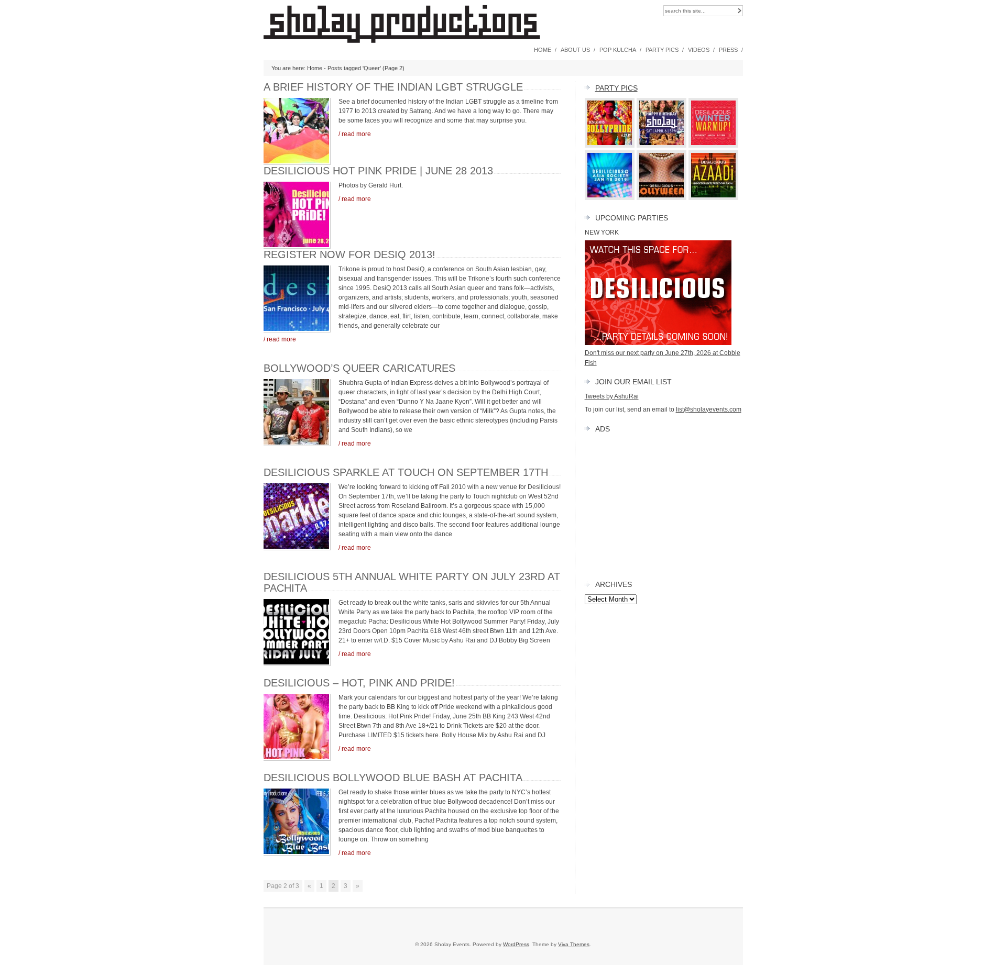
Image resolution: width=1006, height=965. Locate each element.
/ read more (354, 134)
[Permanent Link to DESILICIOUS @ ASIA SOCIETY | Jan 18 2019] (610, 198)
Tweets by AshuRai (612, 396)
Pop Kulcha (617, 50)
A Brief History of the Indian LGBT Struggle (393, 87)
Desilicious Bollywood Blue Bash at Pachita (393, 777)
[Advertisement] (664, 504)
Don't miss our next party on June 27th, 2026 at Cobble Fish (662, 357)
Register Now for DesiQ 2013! (349, 254)
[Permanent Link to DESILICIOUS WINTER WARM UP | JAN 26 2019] (713, 145)
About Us (575, 50)
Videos (698, 50)
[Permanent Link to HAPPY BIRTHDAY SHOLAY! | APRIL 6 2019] (662, 145)
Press (728, 50)
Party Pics (662, 50)
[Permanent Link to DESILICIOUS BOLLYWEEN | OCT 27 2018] (662, 198)
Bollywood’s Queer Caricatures (359, 368)
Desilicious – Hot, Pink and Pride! (359, 683)
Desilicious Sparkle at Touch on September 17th (406, 472)
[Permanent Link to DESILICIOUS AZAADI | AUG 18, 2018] (713, 198)
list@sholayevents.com (708, 409)
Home (542, 50)
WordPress (516, 944)
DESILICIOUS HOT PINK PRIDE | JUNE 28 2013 (378, 170)
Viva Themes (573, 944)
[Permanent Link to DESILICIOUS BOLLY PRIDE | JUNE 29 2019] (610, 145)
